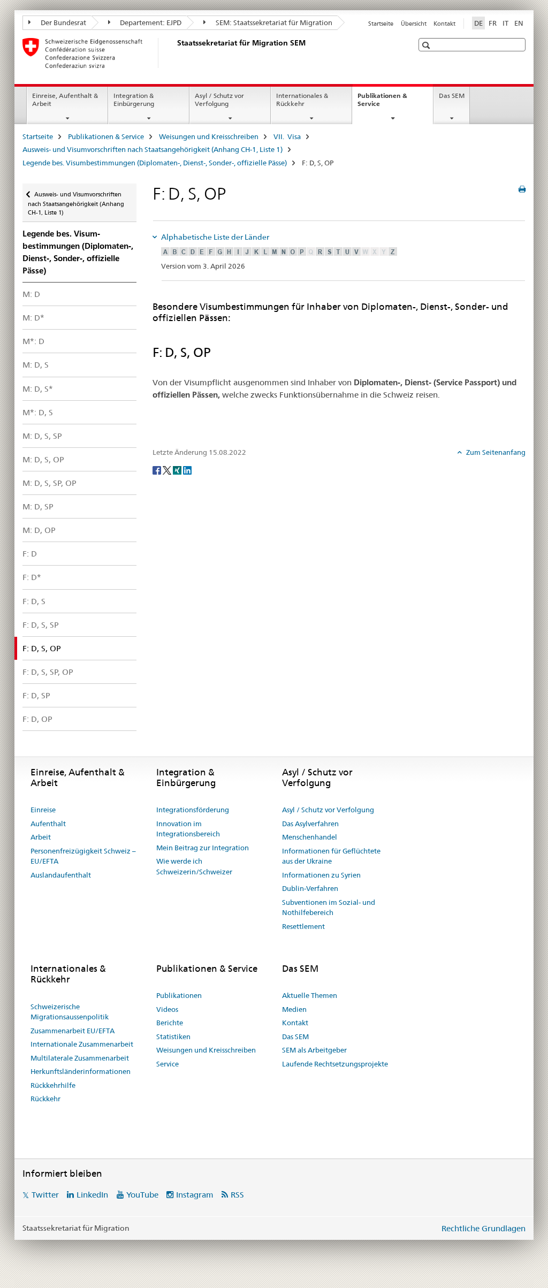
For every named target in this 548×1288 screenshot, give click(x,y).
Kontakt (444, 23)
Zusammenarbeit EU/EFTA (73, 1030)
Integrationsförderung (192, 809)
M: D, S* (37, 389)
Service (167, 1064)
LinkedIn (92, 1195)
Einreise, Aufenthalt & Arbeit (65, 100)
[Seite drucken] (522, 189)
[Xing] (178, 470)
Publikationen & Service (382, 103)
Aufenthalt (48, 823)
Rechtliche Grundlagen (484, 1228)
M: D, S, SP (42, 436)
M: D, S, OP (43, 459)
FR (493, 23)
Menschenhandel (309, 837)
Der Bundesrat (62, 22)
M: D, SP (38, 506)
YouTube (142, 1195)
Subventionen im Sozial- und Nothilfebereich (328, 907)
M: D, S (35, 365)
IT (505, 23)
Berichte (169, 1022)
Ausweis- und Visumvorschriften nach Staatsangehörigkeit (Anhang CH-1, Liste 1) (152, 149)
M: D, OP (39, 530)
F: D (29, 553)
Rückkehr (45, 1098)
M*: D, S (37, 412)
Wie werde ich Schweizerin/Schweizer (194, 866)
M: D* (33, 318)
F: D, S (33, 601)
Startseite (380, 23)
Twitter (45, 1195)
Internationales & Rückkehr (302, 100)
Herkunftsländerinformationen (81, 1071)
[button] (427, 45)
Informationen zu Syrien (321, 875)
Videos (167, 1009)
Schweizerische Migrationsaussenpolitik (70, 1012)
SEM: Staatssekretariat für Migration (273, 22)
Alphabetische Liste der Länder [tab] (214, 237)
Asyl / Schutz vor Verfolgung (219, 100)
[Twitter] (168, 470)
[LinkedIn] (187, 470)
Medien (294, 1009)
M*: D (33, 341)
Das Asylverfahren (310, 823)
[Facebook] (158, 470)
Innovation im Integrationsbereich (188, 829)
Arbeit (41, 837)
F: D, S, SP (40, 625)
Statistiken (173, 1036)
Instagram (195, 1195)
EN (518, 23)
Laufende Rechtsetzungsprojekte (335, 1064)
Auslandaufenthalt (61, 875)
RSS (237, 1195)
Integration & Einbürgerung (133, 100)
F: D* (31, 577)
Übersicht (414, 23)
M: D (31, 294)
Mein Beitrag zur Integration (202, 847)
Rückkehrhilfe (53, 1085)
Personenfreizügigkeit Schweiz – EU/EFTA (83, 856)
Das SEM (452, 96)
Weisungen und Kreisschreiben (208, 136)
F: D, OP (37, 719)
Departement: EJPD (149, 22)
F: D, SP (36, 695)
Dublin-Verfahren (310, 888)
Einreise (43, 809)
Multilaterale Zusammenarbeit (80, 1058)
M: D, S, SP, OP (49, 483)
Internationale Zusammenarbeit (82, 1044)
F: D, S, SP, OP (47, 672)
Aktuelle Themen (309, 995)
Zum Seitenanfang (495, 452)
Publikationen (179, 995)
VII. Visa (287, 136)
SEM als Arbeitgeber (314, 1050)
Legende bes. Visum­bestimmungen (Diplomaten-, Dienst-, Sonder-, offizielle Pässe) (154, 162)
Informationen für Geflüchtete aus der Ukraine (331, 856)
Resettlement (303, 926)
